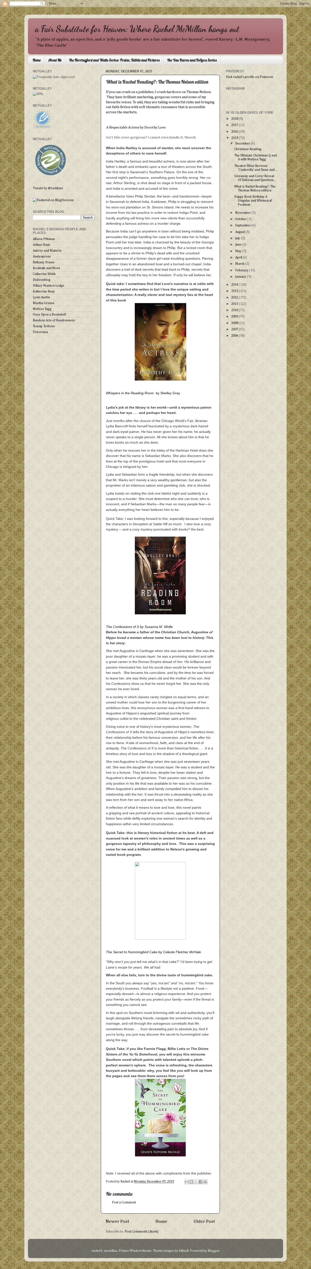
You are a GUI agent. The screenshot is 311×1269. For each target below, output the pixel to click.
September (243, 225)
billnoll (184, 1250)
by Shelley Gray (143, 393)
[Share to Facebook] (200, 1181)
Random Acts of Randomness (54, 320)
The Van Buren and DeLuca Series (192, 60)
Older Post (204, 1221)
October (241, 219)
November (243, 212)
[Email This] (186, 1181)
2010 (235, 310)
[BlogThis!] (191, 1181)
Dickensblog (42, 280)
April (239, 257)
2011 (235, 304)
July (238, 238)
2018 (235, 118)
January (241, 276)
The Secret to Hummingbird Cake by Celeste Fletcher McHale (154, 952)
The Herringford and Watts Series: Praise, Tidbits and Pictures (114, 60)
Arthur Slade (41, 245)
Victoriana (40, 332)
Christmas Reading (247, 149)
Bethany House (43, 262)
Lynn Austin (41, 297)
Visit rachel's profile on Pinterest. (250, 77)
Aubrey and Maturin (47, 250)
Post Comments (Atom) (141, 1231)
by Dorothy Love (136, 127)
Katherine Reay (44, 291)
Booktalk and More (46, 268)
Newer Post (117, 1221)
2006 (235, 335)
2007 (235, 329)
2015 (235, 138)
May (238, 251)
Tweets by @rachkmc (48, 188)
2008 (235, 323)
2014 (235, 284)
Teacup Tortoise (44, 326)
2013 (235, 291)
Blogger (213, 1250)
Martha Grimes (43, 303)
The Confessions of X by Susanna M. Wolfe (139, 627)
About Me (54, 60)
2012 (235, 297)
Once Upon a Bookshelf (49, 314)
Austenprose (42, 256)
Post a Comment (124, 1202)
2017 (235, 125)
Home (37, 60)
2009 (235, 316)
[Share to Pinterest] (205, 1181)
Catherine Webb (44, 274)
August (240, 232)
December (243, 143)
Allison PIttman (44, 239)
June (238, 244)
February (242, 270)
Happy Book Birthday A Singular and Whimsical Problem (253, 200)
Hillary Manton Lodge (48, 285)
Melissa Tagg (42, 309)
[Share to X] (196, 1181)
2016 (235, 131)
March (240, 264)
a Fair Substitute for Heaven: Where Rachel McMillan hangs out (137, 29)
